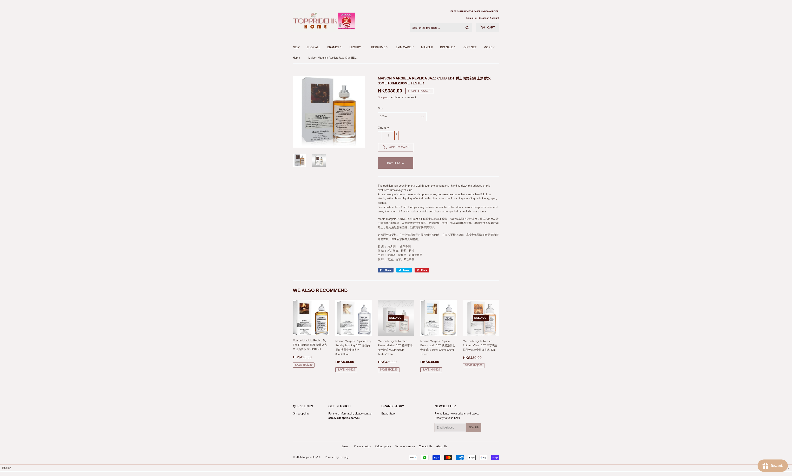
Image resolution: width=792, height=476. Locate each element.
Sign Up (474, 427)
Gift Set (470, 47)
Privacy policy (362, 446)
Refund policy (383, 446)
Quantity (383, 127)
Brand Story (388, 413)
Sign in (470, 18)
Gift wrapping (301, 413)
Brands (333, 47)
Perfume (378, 47)
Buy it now (395, 163)
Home (296, 57)
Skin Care (404, 47)
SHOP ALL (313, 47)
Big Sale (447, 47)
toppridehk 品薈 (311, 457)
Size (380, 108)
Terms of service (405, 446)
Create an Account (489, 18)
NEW (296, 47)
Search (346, 446)
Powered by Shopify (337, 457)
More (488, 47)
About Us (441, 446)
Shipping (383, 97)
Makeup (427, 47)
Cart (490, 27)
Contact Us (425, 446)
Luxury (355, 47)
